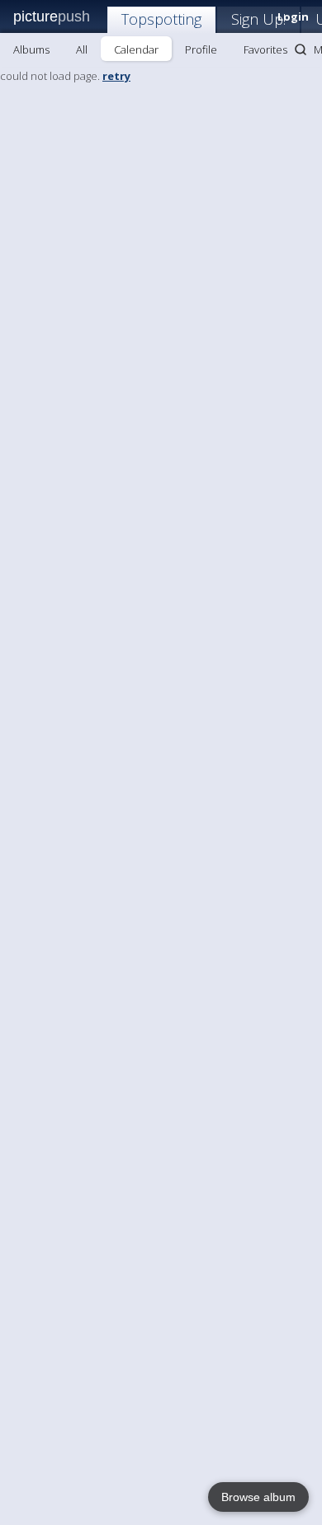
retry (116, 75)
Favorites (265, 49)
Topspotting (161, 19)
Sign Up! (258, 19)
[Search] (300, 49)
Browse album (258, 1497)
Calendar (136, 49)
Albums (31, 49)
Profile (201, 49)
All (82, 49)
